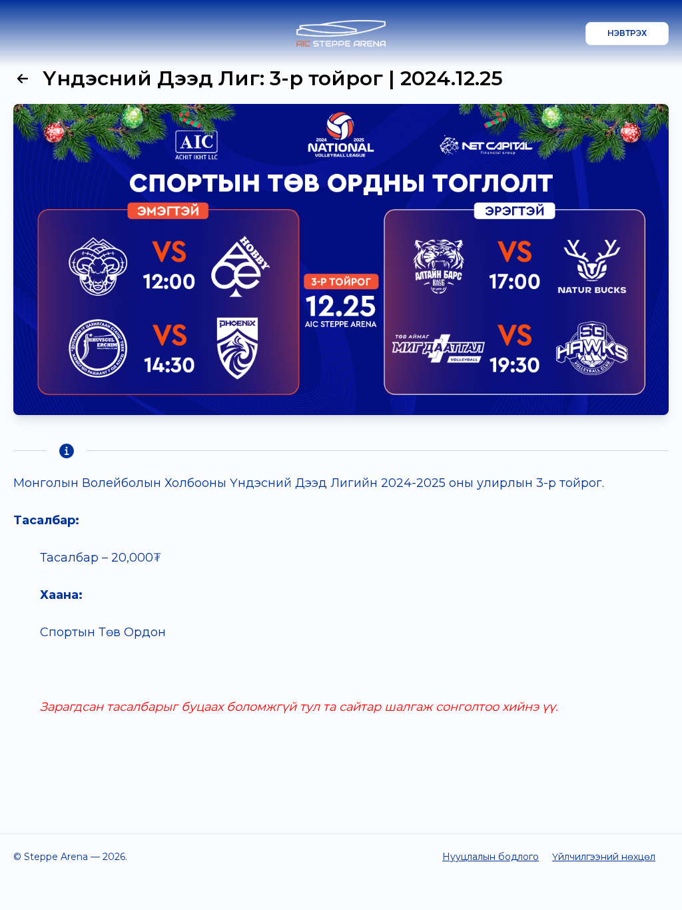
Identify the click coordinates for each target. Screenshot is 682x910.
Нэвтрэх (627, 33)
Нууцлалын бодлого (490, 857)
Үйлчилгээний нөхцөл (603, 857)
